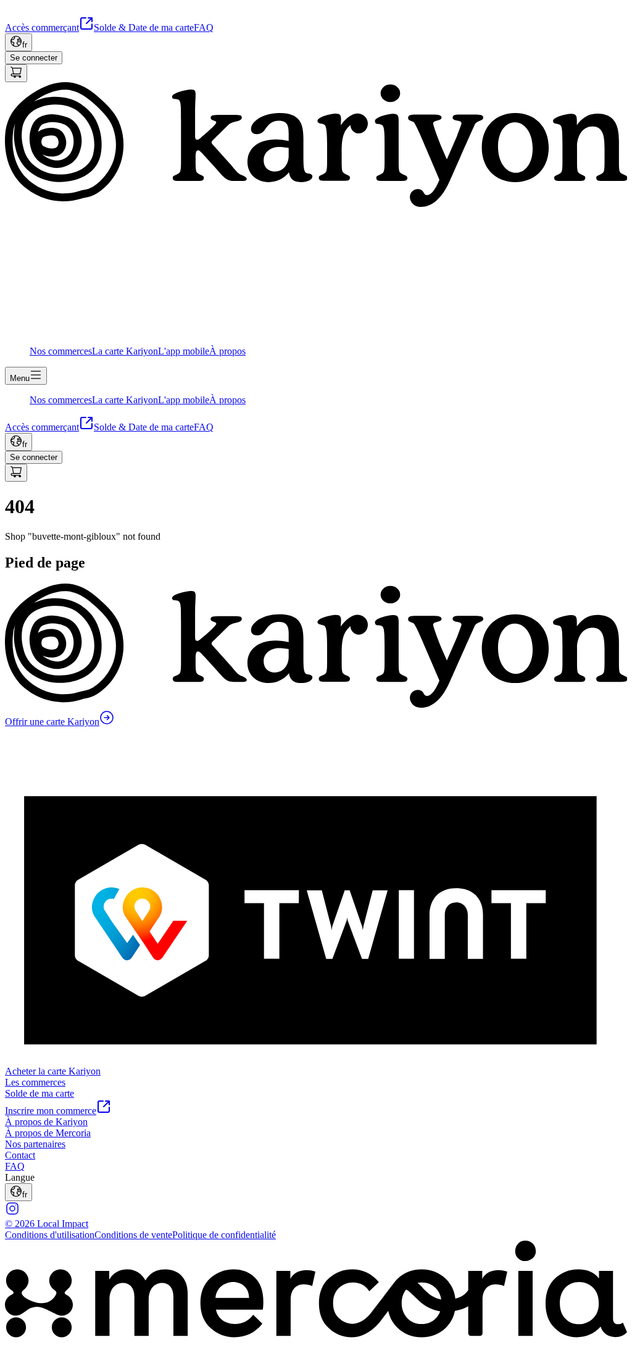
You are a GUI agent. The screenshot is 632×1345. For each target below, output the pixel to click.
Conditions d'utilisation (49, 1235)
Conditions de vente (133, 1235)
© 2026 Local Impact (46, 1223)
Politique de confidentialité (224, 1235)
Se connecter (33, 57)
